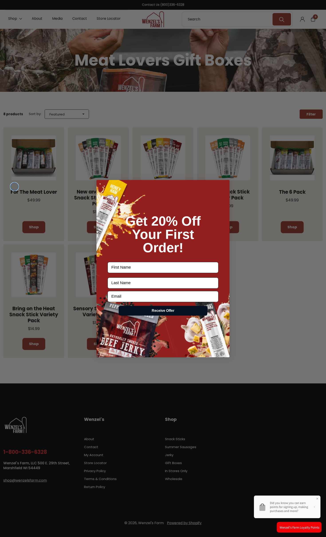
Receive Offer (163, 310)
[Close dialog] (14, 187)
